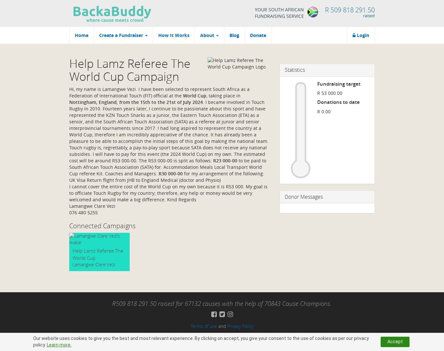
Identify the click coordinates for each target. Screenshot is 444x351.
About (207, 35)
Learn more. (59, 344)
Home (81, 35)
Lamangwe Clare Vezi (93, 264)
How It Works (173, 35)
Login (362, 35)
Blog (234, 35)
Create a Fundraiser (121, 35)
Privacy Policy (240, 326)
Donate (258, 35)
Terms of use (204, 326)
